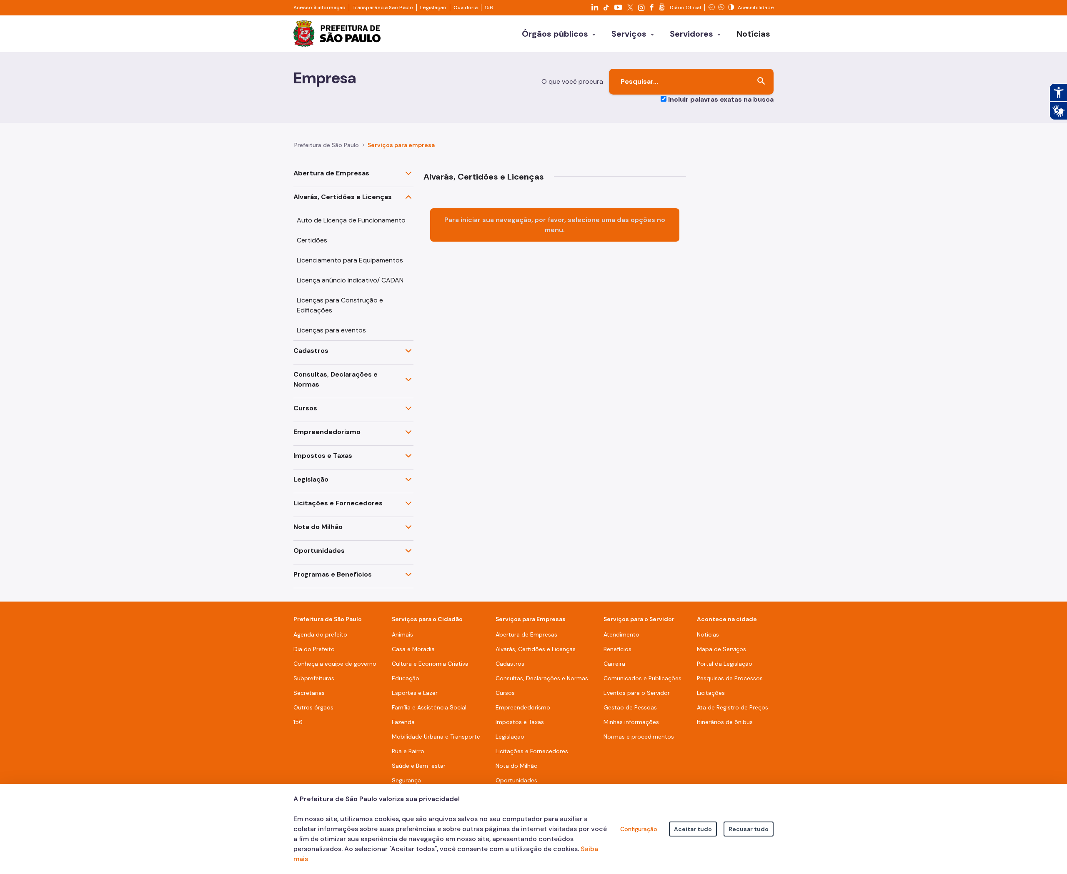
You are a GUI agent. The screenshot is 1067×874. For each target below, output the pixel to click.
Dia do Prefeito (314, 649)
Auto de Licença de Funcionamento (351, 220)
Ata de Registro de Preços (732, 707)
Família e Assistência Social (429, 707)
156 (489, 7)
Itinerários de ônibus (725, 722)
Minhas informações (631, 722)
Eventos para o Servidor (637, 693)
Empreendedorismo (327, 431)
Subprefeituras (313, 678)
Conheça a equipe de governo (334, 663)
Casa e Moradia (413, 649)
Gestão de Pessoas (630, 707)
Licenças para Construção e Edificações (340, 305)
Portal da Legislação (724, 663)
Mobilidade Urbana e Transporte (436, 736)
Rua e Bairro (408, 751)
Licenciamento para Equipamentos (350, 260)
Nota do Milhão (318, 526)
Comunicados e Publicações (642, 678)
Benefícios (617, 649)
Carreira (614, 663)
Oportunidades (319, 550)
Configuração (638, 829)
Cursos (305, 408)
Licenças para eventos (331, 330)
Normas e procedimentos (639, 736)
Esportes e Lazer (415, 693)
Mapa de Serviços (721, 649)
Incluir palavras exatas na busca (721, 99)
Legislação (433, 7)
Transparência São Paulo (383, 7)
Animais (402, 634)
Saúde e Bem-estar (419, 765)
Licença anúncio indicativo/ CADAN (350, 280)
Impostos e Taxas (322, 455)
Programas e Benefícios (332, 574)
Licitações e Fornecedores (338, 503)
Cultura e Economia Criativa (430, 663)
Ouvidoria (465, 7)
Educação (405, 678)
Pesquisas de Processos (730, 678)
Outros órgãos (313, 707)
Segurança (406, 780)
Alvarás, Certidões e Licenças (342, 196)
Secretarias (309, 693)
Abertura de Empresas (331, 173)
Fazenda (403, 722)
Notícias (708, 634)
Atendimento (621, 634)
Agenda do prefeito (320, 634)
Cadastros (310, 350)
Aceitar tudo (693, 829)
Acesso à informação (319, 7)
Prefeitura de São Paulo (326, 145)
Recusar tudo (749, 829)
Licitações (711, 693)
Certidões (312, 240)
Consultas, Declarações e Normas (335, 379)
